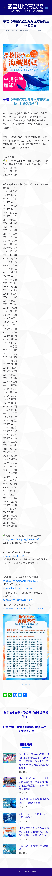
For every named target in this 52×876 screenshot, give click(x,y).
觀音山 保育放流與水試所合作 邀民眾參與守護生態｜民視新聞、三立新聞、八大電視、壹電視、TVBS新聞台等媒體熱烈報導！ (34, 761)
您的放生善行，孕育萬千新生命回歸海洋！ (33, 815)
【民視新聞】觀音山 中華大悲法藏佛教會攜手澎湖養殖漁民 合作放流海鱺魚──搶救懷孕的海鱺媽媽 (34, 784)
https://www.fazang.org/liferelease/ (21, 580)
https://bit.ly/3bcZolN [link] (14, 555)
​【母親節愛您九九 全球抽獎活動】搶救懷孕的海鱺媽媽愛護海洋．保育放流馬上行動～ (34, 832)
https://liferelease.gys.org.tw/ (17, 587)
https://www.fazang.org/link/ (17, 599)
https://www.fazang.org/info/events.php (23, 608)
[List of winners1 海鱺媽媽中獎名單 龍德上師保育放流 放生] (26, 647)
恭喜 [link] (6, 99)
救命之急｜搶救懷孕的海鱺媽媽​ (33, 847)
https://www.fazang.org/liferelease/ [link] (21, 539)
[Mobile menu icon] (46, 7)
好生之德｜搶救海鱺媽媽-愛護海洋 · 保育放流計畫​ (34, 801)
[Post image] (9, 758)
